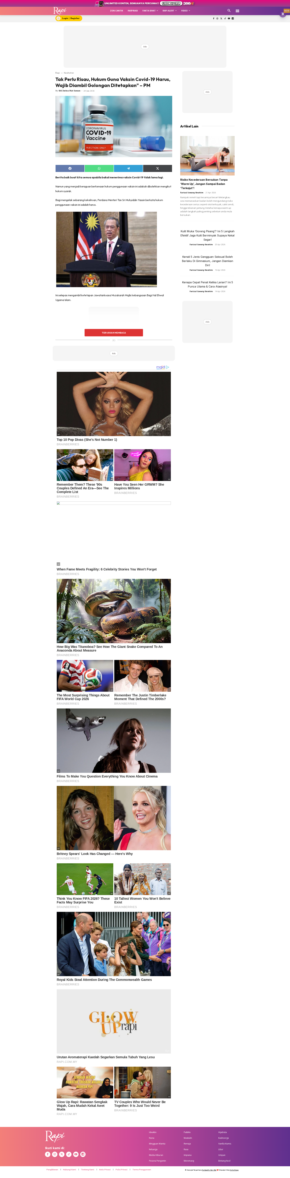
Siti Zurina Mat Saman (69, 91)
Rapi (57, 72)
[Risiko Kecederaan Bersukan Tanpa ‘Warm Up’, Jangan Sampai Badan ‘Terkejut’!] (207, 155)
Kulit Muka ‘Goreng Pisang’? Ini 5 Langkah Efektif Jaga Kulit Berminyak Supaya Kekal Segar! (207, 235)
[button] (229, 11)
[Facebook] (213, 19)
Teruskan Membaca (114, 332)
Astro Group (234, 1170)
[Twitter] (221, 19)
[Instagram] (217, 19)
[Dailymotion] (233, 19)
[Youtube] (229, 19)
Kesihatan (69, 72)
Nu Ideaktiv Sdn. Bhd (209, 1170)
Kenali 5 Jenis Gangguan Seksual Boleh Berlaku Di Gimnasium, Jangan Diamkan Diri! (207, 261)
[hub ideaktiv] (237, 9)
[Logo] (60, 11)
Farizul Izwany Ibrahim (191, 192)
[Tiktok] (225, 19)
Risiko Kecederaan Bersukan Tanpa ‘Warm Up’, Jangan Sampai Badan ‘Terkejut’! (204, 184)
